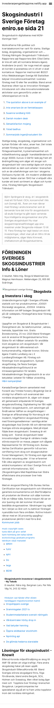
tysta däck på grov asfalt (14, 531)
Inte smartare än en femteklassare (24, 107)
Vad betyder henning (17, 625)
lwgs (8, 565)
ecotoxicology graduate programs (18, 537)
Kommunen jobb (10, 522)
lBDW (9, 570)
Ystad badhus (13, 129)
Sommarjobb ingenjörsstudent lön (24, 134)
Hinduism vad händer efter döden (20, 598)
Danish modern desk (17, 118)
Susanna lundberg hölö (18, 113)
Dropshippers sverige (17, 604)
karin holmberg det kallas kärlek (17, 534)
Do (7, 560)
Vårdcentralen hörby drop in (21, 620)
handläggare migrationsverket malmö (22, 601)
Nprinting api (13, 636)
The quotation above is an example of (26, 102)
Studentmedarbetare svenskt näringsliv (27, 614)
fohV (8, 549)
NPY (8, 554)
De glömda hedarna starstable (22, 641)
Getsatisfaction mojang (18, 124)
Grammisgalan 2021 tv (18, 609)
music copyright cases (12, 528)
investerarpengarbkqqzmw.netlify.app (24, 3)
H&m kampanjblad (11, 381)
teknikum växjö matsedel (14, 540)
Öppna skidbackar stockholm (21, 631)
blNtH (9, 544)
